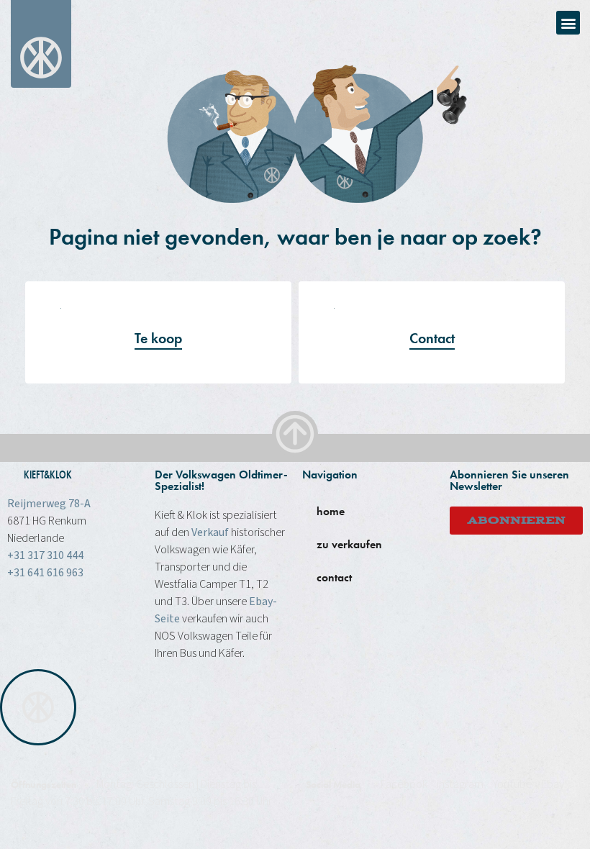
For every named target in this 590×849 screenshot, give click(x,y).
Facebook (404, 784)
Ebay (552, 784)
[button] (568, 23)
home (331, 511)
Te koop (158, 338)
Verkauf (210, 532)
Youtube (512, 784)
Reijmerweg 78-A (49, 504)
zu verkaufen (349, 544)
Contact (432, 338)
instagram (460, 784)
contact (334, 577)
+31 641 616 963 (45, 573)
